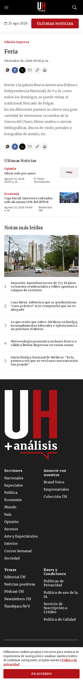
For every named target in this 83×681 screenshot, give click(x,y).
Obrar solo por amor (20, 173)
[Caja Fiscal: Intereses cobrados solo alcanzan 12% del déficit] (69, 197)
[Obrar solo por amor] (69, 172)
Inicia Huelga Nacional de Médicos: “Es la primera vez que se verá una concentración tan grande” (44, 361)
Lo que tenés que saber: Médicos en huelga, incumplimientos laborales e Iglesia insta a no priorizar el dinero (44, 325)
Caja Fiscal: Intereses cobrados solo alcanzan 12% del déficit (28, 200)
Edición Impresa (16, 42)
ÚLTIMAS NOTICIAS (55, 24)
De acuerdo (41, 674)
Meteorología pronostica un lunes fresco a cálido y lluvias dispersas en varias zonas (43, 343)
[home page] (41, 7)
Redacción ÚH (45, 209)
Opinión (10, 169)
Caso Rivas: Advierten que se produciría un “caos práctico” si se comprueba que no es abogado (43, 306)
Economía (11, 194)
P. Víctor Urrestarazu (42, 180)
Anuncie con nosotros (55, 473)
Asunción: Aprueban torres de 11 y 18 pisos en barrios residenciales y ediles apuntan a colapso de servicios (44, 286)
